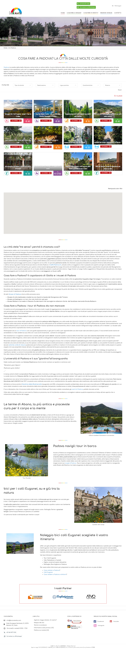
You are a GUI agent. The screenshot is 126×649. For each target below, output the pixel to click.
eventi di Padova (77, 389)
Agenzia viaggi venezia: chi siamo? (45, 620)
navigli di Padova (70, 463)
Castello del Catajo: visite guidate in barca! (107, 142)
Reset (120, 90)
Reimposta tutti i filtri (115, 188)
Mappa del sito (39, 622)
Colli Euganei (48, 572)
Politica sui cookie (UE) (41, 630)
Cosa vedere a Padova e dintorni (55, 574)
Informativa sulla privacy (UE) (44, 627)
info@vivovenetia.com (14, 620)
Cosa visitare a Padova (51, 570)
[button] (117, 6)
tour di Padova (21, 330)
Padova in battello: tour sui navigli (74, 142)
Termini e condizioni (40, 625)
